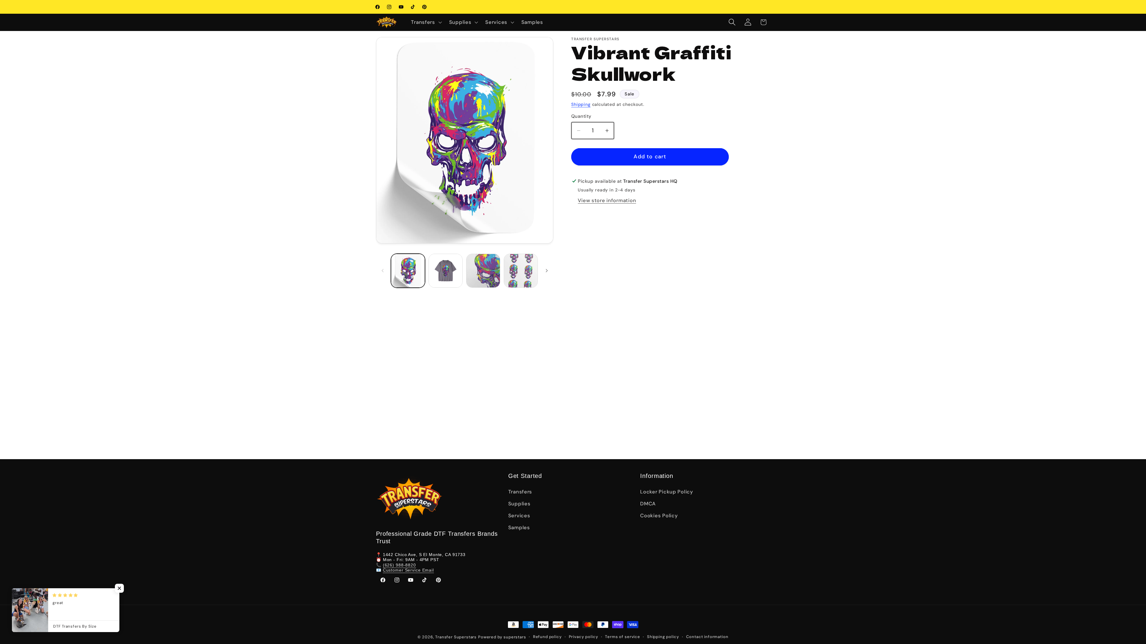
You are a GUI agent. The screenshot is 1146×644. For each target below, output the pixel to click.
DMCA (648, 503)
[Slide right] (546, 270)
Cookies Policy (659, 515)
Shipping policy (663, 636)
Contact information (707, 636)
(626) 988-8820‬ (399, 565)
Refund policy (547, 636)
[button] (426, 22)
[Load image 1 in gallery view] (408, 271)
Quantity (581, 116)
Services (519, 515)
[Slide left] (382, 270)
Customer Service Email (408, 570)
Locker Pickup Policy (666, 491)
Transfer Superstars (456, 637)
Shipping (581, 104)
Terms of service (622, 636)
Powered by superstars (502, 637)
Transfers (520, 491)
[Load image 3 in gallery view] (483, 271)
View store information (607, 200)
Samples (519, 527)
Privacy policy (583, 636)
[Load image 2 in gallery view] (446, 271)
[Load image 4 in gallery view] (521, 271)
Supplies (519, 503)
